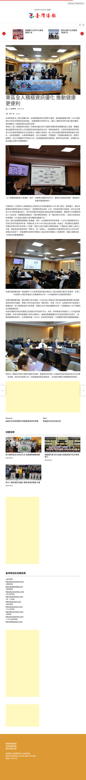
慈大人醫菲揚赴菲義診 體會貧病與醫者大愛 (23, 482)
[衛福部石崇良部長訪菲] (83, 391)
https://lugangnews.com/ (14, 607)
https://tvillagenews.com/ (14, 622)
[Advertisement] (43, 396)
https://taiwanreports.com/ (15, 582)
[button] (4, 33)
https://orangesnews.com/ (14, 617)
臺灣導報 (13, 109)
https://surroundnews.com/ (15, 592)
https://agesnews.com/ (13, 602)
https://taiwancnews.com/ (14, 612)
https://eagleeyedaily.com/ (14, 587)
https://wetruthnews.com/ (14, 597)
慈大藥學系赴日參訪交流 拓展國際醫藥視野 (23, 455)
